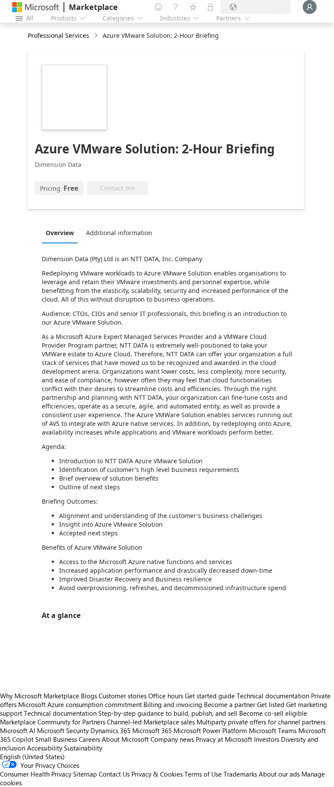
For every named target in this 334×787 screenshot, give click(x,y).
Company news (172, 739)
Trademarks (240, 774)
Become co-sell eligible (273, 713)
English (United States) (32, 756)
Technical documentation (273, 695)
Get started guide (210, 695)
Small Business (56, 739)
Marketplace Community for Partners (52, 721)
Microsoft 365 (152, 730)
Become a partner (229, 704)
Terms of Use (203, 774)
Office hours (165, 695)
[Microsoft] (35, 7)
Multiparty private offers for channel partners (261, 721)
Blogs (89, 695)
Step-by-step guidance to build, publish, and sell (167, 713)
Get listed (270, 704)
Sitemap (85, 774)
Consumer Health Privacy (35, 774)
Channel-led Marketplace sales (151, 721)
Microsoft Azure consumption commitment (81, 704)
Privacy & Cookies (157, 774)
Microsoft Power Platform (210, 730)
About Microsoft (125, 739)
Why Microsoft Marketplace (39, 695)
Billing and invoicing (173, 704)
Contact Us (114, 774)
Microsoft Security (63, 730)
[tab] (62, 232)
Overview (60, 233)
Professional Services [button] (58, 35)
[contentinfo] (97, 36)
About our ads (279, 774)
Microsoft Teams (273, 730)
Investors (266, 739)
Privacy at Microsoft (224, 739)
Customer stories (123, 695)
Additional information (119, 233)
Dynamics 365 (110, 730)
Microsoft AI (17, 730)
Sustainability (83, 748)
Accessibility (44, 748)
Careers (89, 739)
